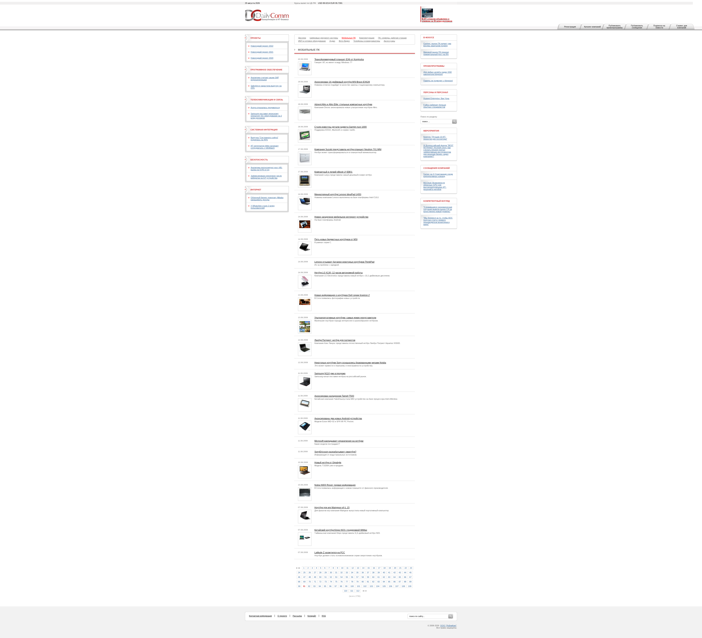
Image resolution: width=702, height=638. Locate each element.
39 (379, 572)
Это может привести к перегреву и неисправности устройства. (343, 366)
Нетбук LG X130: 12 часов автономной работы (338, 272)
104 (377, 586)
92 (309, 586)
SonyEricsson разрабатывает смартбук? (335, 452)
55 (347, 577)
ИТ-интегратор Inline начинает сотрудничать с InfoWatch (265, 147)
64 (394, 577)
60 (373, 577)
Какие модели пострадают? (327, 444)
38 (373, 572)
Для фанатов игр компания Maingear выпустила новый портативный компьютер (351, 510)
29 (325, 572)
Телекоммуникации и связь (266, 100)
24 (299, 572)
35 (357, 572)
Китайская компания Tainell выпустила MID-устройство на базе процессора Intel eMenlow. (356, 399)
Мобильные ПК (309, 49)
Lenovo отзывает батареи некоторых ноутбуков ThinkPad (344, 262)
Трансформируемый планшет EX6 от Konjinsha (339, 59)
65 (400, 577)
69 (304, 582)
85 (389, 582)
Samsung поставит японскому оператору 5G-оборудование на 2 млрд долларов (266, 115)
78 (352, 582)
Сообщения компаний (436, 168)
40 (384, 572)
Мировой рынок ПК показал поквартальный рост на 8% (436, 53)
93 (314, 586)
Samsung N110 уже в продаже (330, 373)
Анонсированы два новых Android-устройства (338, 418)
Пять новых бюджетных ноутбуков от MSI (335, 239)
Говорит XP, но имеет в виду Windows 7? (333, 62)
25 (304, 572)
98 (341, 586)
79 (357, 582)
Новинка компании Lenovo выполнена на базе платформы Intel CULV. (346, 197)
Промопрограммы (433, 66)
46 (299, 577)
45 (410, 572)
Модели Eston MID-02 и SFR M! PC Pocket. (334, 421)
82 (373, 582)
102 (365, 586)
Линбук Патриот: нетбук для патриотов (334, 340)
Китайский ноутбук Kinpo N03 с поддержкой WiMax (340, 530)
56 (352, 577)
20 (395, 568)
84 (384, 582)
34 (352, 572)
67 (410, 577)
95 (325, 586)
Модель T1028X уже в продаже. (329, 465)
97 (336, 586)
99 (346, 586)
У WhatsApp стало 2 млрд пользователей (262, 207)
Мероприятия (431, 131)
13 (358, 568)
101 (358, 586)
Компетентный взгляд (436, 201)
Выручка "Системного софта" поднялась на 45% (264, 138)
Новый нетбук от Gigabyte (327, 462)
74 (331, 582)
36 (363, 572)
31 (336, 572)
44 (405, 572)
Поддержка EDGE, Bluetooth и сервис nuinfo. (334, 130)
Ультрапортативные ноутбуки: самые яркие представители (345, 317)
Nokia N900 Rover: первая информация (335, 485)
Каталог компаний (592, 27)
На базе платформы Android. (327, 220)
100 (352, 586)
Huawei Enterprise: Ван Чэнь (436, 98)
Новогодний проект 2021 (262, 52)
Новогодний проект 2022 (262, 46)
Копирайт (311, 616)
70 (310, 582)
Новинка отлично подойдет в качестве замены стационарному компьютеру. (349, 85)
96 (330, 586)
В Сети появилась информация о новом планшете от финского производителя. (351, 488)
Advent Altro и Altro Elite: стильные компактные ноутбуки (343, 104)
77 (347, 582)
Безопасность (259, 160)
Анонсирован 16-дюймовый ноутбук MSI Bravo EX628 (342, 82)
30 (331, 572)
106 (390, 586)
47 (304, 577)
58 (363, 577)
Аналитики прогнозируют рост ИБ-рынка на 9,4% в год (266, 168)
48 (310, 577)
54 (341, 577)
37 (368, 572)
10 (342, 568)
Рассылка (297, 616)
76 (341, 582)
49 (315, 577)
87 (400, 582)
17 (379, 568)
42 (394, 572)
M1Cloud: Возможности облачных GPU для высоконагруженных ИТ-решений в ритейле (434, 186)
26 (310, 572)
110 (345, 591)
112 (357, 591)
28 (320, 572)
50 (320, 577)
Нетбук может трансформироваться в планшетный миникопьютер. (345, 152)
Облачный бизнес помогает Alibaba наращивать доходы (267, 198)
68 (299, 582)
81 (368, 582)
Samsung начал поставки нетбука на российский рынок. (340, 376)
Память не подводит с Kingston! (438, 81)
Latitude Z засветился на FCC (329, 552)
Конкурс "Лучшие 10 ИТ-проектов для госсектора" (435, 138)
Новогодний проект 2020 (262, 58)
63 (389, 577)
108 (403, 586)
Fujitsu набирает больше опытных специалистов (434, 106)
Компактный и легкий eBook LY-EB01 (333, 172)
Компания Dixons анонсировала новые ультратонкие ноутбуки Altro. (346, 107)
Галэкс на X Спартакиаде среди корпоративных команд (438, 175)
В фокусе (428, 37)
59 (368, 577)
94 (320, 586)
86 (394, 582)
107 (397, 586)
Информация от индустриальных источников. (335, 455)
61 (379, 577)
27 (315, 572)
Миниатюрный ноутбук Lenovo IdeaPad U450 (337, 194)
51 (325, 577)
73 (325, 582)
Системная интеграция (264, 130)
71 (315, 582)
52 (331, 577)
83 (379, 582)
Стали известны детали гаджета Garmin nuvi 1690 (340, 127)
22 (406, 568)
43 (400, 572)
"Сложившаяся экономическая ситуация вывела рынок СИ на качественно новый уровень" (437, 209)
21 (400, 568)
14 (363, 568)
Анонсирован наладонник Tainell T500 (334, 396)
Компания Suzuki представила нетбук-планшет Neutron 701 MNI (347, 149)
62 (384, 577)
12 (353, 568)
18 (384, 568)
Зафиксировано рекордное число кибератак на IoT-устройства (266, 177)
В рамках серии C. (323, 242)
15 (368, 568)
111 (351, 591)
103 (371, 586)
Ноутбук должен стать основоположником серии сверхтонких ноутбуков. (348, 555)
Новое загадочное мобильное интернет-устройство (341, 217)
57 (357, 577)
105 (384, 586)
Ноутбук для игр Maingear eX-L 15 (332, 507)
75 (336, 582)
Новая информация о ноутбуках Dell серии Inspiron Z (342, 295)
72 (320, 582)
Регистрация (570, 27)
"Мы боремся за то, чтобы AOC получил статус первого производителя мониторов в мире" (438, 221)
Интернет (255, 190)
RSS (324, 616)
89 (410, 582)
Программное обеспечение (266, 70)
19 (390, 568)
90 (299, 586)
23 (411, 568)
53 (336, 577)
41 (389, 572)
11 (347, 568)
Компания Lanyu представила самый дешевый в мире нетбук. (343, 175)
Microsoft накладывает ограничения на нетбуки (338, 441)
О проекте (282, 616)
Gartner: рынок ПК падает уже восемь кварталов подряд (437, 44)
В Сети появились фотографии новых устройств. (337, 298)
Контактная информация (260, 616)
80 (363, 582)
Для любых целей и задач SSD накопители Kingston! (437, 73)
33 (347, 572)
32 (341, 572)
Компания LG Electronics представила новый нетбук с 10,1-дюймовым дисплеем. (352, 276)
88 (405, 582)
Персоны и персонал (435, 92)
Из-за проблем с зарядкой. (326, 265)
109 (409, 586)
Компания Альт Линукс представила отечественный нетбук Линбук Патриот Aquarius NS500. (357, 343)
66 (405, 577)
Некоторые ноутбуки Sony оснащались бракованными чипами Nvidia (350, 362)
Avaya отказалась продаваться (265, 107)
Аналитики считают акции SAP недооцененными (265, 78)
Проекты (255, 38)
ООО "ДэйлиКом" (448, 625)
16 (374, 568)
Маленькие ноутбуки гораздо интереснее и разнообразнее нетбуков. (346, 321)
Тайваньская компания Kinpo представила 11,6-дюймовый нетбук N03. (347, 533)
